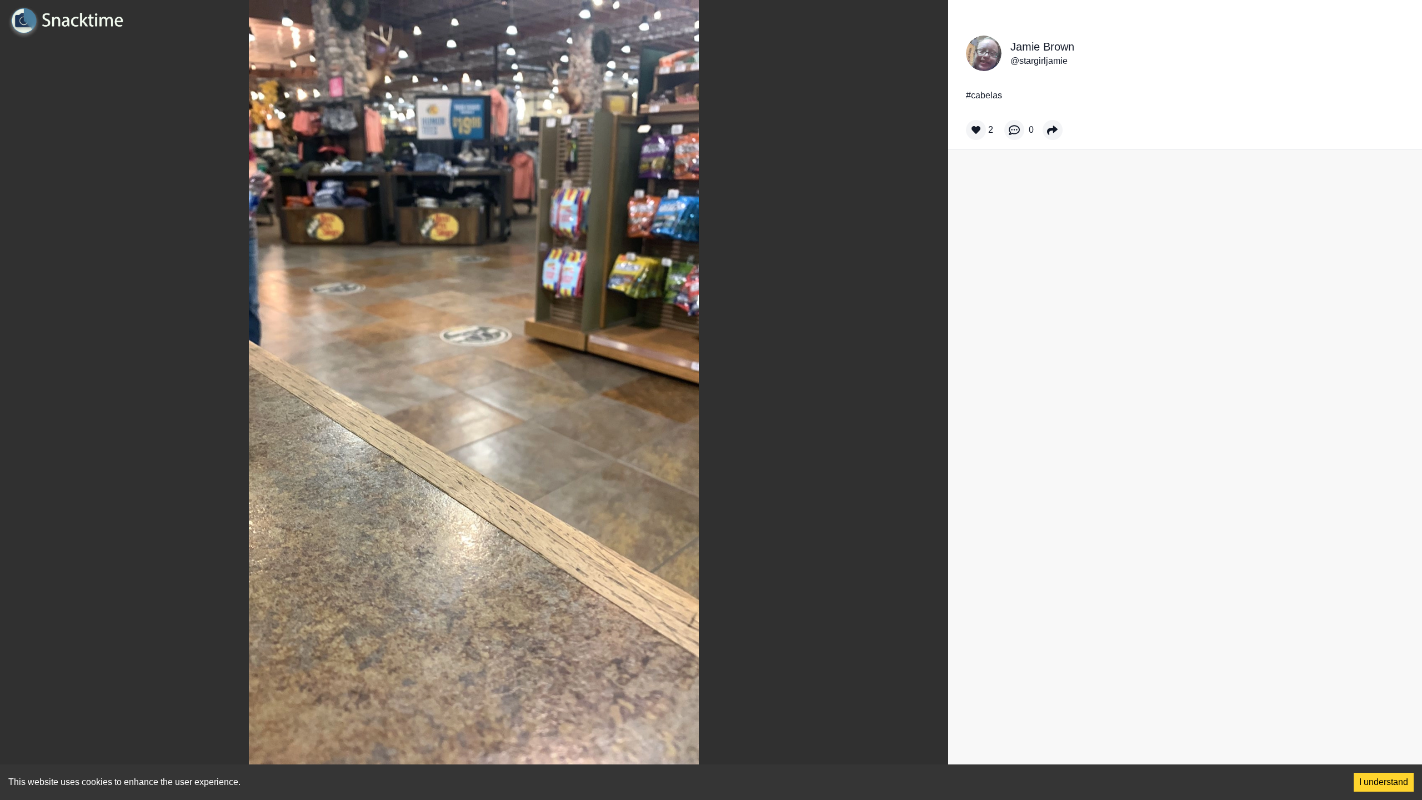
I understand (1383, 782)
